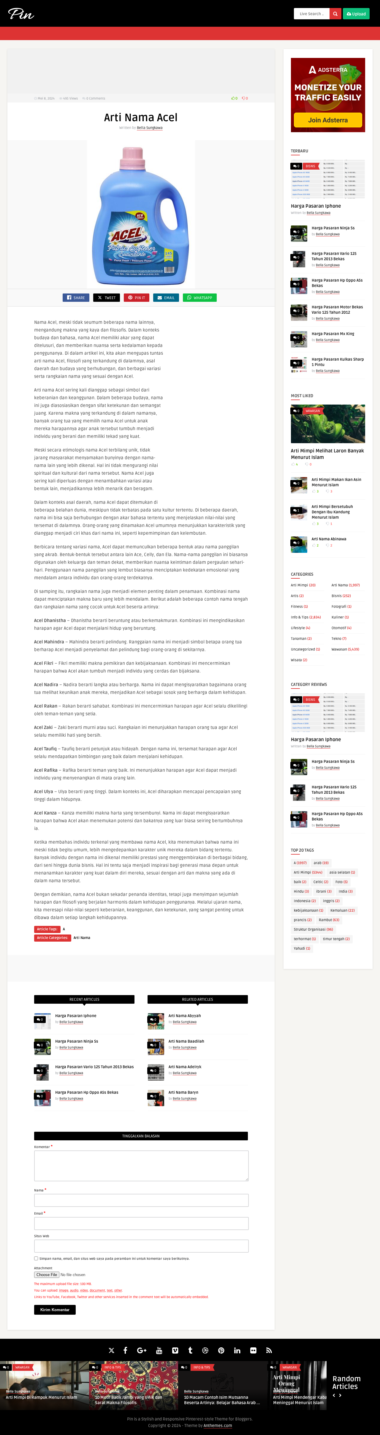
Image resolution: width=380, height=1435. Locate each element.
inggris (331, 901)
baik (300, 882)
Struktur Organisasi (313, 929)
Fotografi (339, 606)
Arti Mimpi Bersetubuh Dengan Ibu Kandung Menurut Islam (332, 512)
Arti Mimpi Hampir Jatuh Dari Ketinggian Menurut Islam (144, 1400)
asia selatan (342, 872)
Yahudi (302, 948)
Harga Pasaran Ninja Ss (76, 1041)
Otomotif (339, 628)
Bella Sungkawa (150, 128)
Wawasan (313, 411)
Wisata (296, 660)
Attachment (43, 1268)
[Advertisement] (141, 71)
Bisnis (310, 166)
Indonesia (305, 901)
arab (321, 863)
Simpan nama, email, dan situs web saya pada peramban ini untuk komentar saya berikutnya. (114, 1259)
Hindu (301, 891)
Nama (40, 1190)
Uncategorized (303, 649)
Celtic (321, 882)
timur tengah (336, 939)
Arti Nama (82, 938)
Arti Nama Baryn (183, 1092)
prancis (303, 920)
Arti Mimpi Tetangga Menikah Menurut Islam (64, 1400)
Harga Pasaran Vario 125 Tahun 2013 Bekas (94, 1067)
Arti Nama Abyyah (185, 1016)
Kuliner (338, 617)
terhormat (305, 939)
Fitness (297, 606)
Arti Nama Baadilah (186, 1041)
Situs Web (41, 1236)
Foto (341, 882)
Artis (294, 596)
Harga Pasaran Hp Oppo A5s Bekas (86, 1092)
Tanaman (298, 639)
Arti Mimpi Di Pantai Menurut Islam (239, 1397)
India (346, 891)
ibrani (324, 891)
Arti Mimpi (299, 585)
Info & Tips (299, 617)
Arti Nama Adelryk (185, 1067)
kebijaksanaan (308, 910)
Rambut (329, 920)
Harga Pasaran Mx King (333, 333)
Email (39, 1213)
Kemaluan (342, 910)
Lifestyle (298, 628)
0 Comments (95, 98)
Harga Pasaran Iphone (75, 1016)
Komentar (43, 1146)
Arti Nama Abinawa (329, 539)
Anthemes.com (218, 1425)
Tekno (336, 639)
